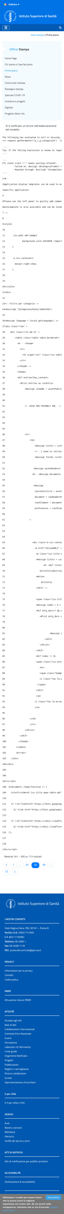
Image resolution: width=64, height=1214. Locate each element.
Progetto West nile (15, 113)
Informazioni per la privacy (19, 970)
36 (45, 864)
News (8, 77)
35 (36, 864)
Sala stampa (37, 35)
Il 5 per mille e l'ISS (15, 1103)
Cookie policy (11, 979)
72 (7, 871)
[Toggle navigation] (5, 27)
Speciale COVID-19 (15, 95)
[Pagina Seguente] (14, 872)
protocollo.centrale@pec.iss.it (25, 950)
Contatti (9, 975)
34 (28, 864)
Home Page (11, 58)
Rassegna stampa (14, 89)
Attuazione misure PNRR (18, 1000)
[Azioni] (5, 4)
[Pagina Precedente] (6, 865)
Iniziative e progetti (15, 101)
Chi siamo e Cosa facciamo (18, 64)
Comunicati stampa (15, 83)
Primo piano (11, 70)
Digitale (9, 107)
